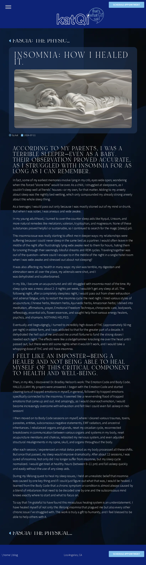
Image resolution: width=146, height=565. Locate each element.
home (6, 555)
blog (15, 555)
